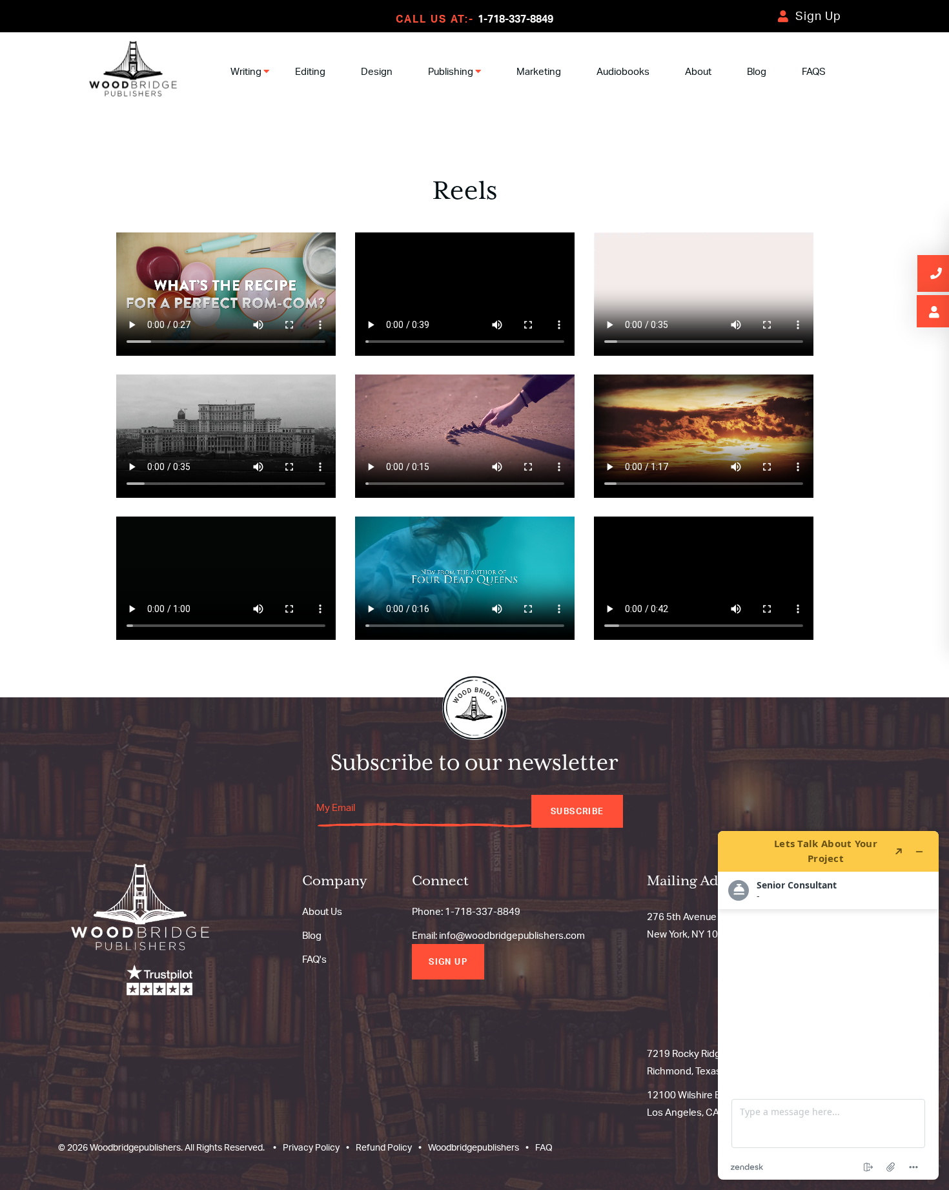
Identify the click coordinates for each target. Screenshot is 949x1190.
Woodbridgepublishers (473, 1147)
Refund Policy (384, 1147)
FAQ (544, 1147)
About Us (322, 911)
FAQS (814, 71)
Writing (246, 71)
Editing (310, 71)
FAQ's (314, 959)
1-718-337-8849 (515, 18)
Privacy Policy (311, 1147)
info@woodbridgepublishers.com (512, 935)
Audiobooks (623, 71)
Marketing (538, 71)
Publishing (451, 71)
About (698, 71)
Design (377, 71)
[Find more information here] (828, 1005)
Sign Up (818, 15)
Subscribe (577, 811)
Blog (756, 71)
